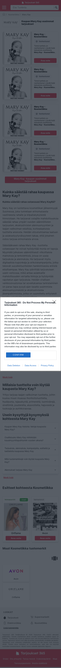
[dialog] (30, 334)
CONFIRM (18, 355)
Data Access (30, 365)
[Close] (55, 303)
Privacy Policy (47, 365)
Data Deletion (13, 365)
